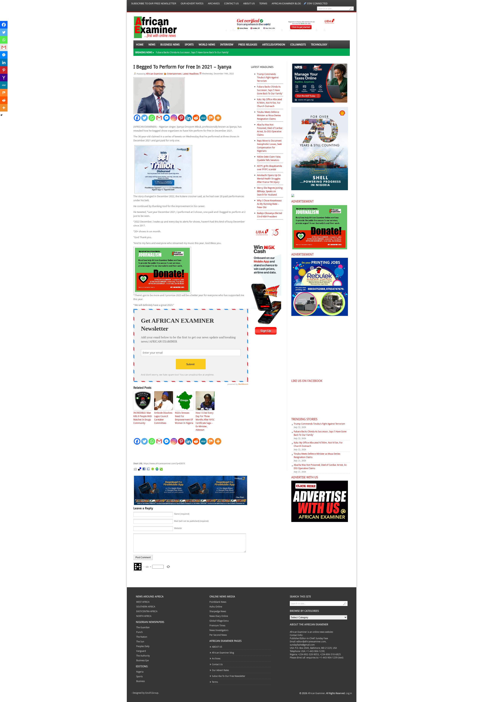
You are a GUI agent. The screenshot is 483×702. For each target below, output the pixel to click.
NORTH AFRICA (143, 615)
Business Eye (142, 660)
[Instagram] (174, 118)
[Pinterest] (181, 118)
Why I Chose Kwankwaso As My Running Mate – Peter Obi (269, 204)
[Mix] (210, 118)
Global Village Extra (218, 620)
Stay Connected (317, 3)
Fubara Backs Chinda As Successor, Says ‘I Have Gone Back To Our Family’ (192, 52)
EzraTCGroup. (152, 692)
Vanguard (141, 650)
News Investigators (218, 630)
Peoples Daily (142, 646)
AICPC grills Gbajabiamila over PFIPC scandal (269, 167)
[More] (218, 118)
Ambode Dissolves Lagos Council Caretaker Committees (163, 417)
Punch (139, 631)
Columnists (298, 44)
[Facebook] (137, 118)
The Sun (140, 641)
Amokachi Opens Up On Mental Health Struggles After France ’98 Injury (269, 178)
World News (207, 44)
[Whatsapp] (151, 118)
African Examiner (154, 73)
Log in (349, 693)
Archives (214, 3)
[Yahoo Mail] (4, 77)
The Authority (143, 655)
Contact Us (231, 3)
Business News (170, 44)
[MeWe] (203, 118)
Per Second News (218, 634)
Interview (226, 44)
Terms (263, 3)
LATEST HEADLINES (262, 67)
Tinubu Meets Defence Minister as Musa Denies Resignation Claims (269, 115)
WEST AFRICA (142, 601)
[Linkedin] (188, 118)
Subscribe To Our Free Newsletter (153, 3)
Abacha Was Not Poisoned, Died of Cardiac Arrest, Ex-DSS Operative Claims (270, 129)
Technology (319, 44)
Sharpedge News (217, 611)
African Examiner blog (286, 3)
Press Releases (247, 44)
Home (139, 44)
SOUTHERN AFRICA (145, 606)
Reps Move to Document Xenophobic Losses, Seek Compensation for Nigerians (269, 145)
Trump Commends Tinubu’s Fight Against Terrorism (267, 77)
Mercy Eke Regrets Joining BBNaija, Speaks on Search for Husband (269, 191)
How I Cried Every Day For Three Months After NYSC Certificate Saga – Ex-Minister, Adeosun (205, 421)
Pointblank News (217, 601)
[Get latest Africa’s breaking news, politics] (151, 26)
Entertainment (174, 73)
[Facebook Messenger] (166, 118)
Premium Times (217, 625)
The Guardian (143, 627)
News (151, 44)
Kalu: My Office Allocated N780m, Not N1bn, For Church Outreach (269, 103)
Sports (189, 44)
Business (140, 681)
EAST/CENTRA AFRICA (146, 611)
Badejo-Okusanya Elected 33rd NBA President (269, 215)
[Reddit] (196, 118)
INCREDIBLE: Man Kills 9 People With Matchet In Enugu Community (142, 417)
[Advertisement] (190, 453)
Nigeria (139, 671)
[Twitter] (144, 118)
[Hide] (1, 115)
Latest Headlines (191, 73)
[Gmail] (159, 118)
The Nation (141, 636)
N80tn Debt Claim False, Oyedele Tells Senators (269, 158)
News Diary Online (218, 615)
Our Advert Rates (192, 3)
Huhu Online (215, 606)
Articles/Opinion (273, 44)
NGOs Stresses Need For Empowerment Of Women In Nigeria (184, 417)
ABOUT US (249, 3)
